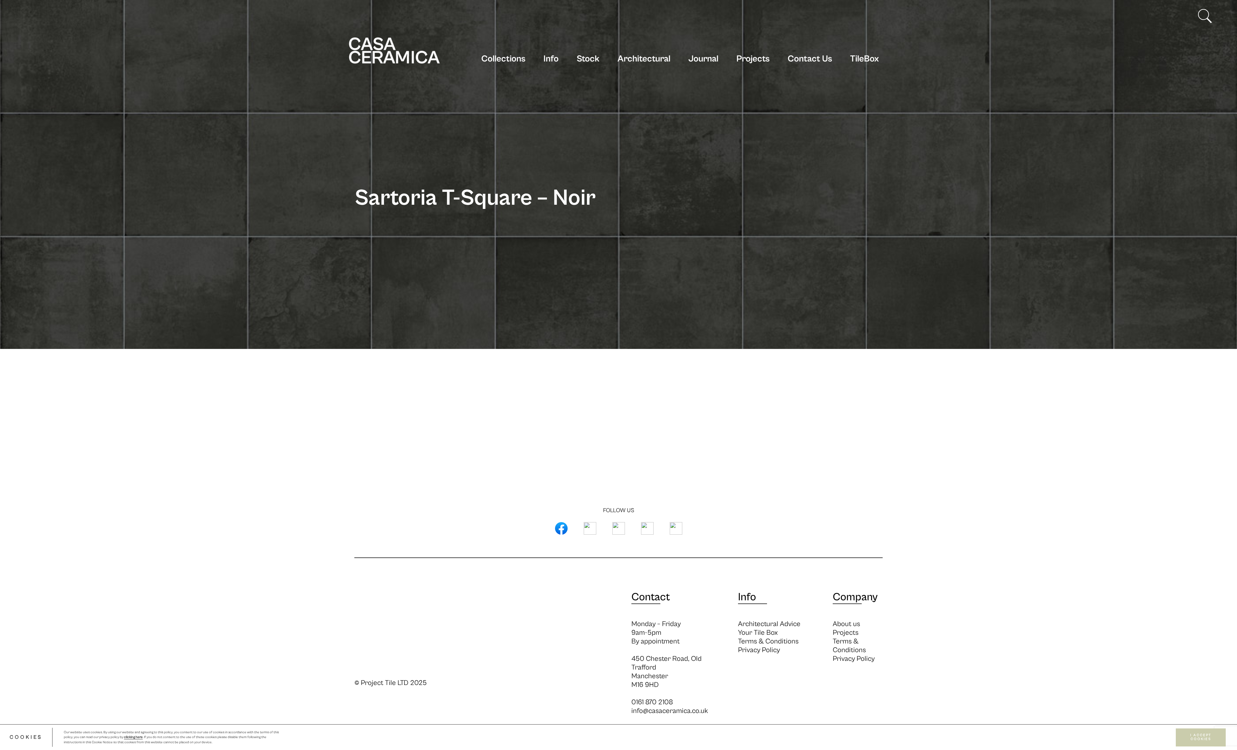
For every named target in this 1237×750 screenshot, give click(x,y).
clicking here (133, 737)
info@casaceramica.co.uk (669, 711)
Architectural (644, 59)
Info (551, 59)
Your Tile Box (758, 633)
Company (855, 597)
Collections (503, 59)
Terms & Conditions (768, 641)
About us (846, 624)
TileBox (864, 59)
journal (703, 59)
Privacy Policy (759, 650)
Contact (650, 597)
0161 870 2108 (652, 702)
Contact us (810, 59)
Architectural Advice (769, 624)
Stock (588, 59)
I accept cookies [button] (1201, 737)
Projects (753, 59)
